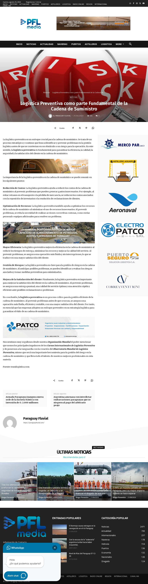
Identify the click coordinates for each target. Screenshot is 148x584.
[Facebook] (133, 3)
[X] (80, 128)
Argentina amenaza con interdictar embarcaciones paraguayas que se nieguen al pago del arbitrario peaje (72, 401)
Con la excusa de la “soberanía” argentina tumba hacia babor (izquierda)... (82, 542)
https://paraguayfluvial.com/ (33, 423)
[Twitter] (140, 3)
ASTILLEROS (71, 576)
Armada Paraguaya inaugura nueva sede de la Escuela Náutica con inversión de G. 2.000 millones (25, 400)
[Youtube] (143, 3)
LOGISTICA (83, 576)
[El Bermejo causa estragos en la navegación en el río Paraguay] (59, 530)
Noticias (46, 93)
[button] (130, 44)
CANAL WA (134, 576)
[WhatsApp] (93, 128)
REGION (108, 576)
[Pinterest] (86, 128)
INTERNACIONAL (120, 576)
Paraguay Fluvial (63, 116)
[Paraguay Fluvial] (50, 116)
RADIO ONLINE (96, 576)
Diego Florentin (7, 497)
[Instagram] (137, 3)
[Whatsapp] (130, 3)
